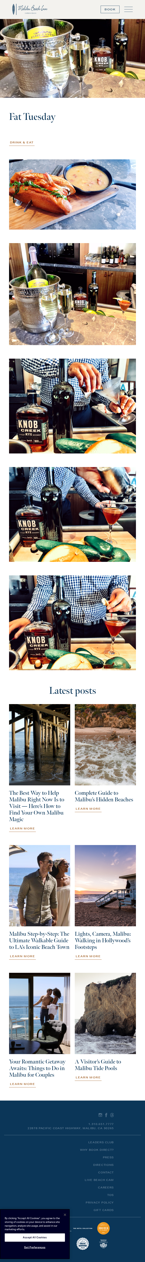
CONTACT (106, 1172)
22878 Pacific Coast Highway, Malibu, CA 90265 (71, 1128)
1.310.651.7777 (101, 1124)
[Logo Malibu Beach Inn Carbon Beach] (30, 9)
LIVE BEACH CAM (99, 1180)
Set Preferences (34, 1247)
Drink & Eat (22, 142)
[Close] (65, 1215)
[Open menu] (128, 9)
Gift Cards (104, 1210)
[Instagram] (100, 1115)
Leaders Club (101, 1142)
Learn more (22, 828)
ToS (110, 1195)
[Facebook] (106, 1115)
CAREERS (106, 1187)
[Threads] (112, 1115)
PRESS (108, 1157)
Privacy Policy (100, 1202)
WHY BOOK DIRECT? (97, 1150)
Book (110, 9)
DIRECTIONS (103, 1165)
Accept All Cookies (35, 1237)
